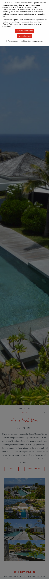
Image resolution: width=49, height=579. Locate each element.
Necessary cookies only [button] (24, 31)
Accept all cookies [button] (24, 36)
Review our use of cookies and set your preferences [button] (25, 41)
